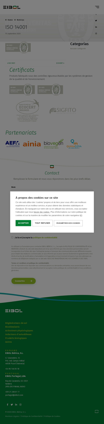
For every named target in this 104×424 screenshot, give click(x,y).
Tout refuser (42, 223)
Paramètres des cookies (68, 223)
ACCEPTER (23, 223)
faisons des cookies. (42, 212)
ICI (81, 215)
